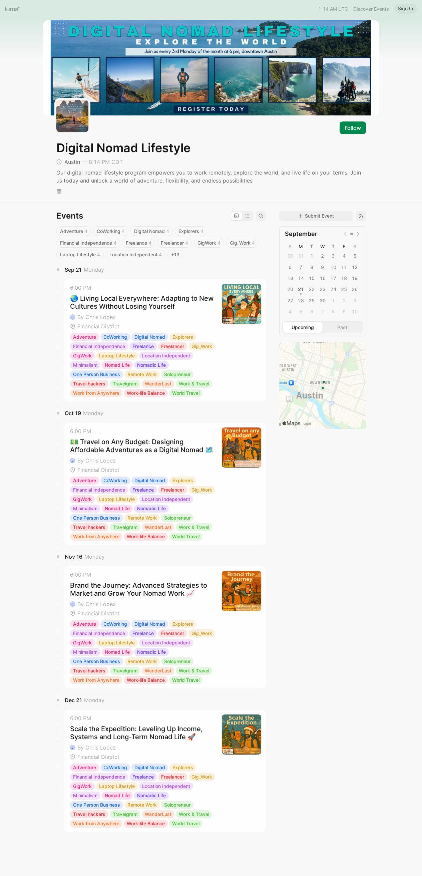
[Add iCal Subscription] (361, 216)
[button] (165, 340)
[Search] (261, 216)
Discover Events (371, 9)
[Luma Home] (12, 8)
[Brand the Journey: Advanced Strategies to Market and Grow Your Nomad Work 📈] (165, 627)
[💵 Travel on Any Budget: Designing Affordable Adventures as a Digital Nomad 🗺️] (165, 484)
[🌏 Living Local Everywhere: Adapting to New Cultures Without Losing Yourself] (165, 340)
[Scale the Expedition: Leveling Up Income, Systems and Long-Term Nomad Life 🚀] (165, 771)
